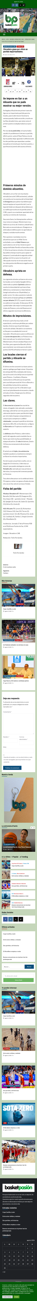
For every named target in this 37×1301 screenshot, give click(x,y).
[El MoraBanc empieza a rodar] (6, 894)
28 (23, 1264)
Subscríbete (18, 980)
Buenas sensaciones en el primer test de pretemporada (21, 906)
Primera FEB (20, 46)
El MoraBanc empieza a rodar (20, 896)
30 (32, 1264)
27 (18, 1264)
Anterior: (9, 566)
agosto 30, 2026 (8, 647)
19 (14, 1260)
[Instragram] (16, 5)
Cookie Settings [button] (7, 1297)
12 (14, 1256)
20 (18, 1260)
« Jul (4, 1272)
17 (5, 1260)
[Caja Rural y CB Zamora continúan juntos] (18, 667)
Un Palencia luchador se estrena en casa (15, 645)
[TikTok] (23, 5)
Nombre (6, 737)
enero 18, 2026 (8, 54)
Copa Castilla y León (9, 609)
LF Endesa (14, 873)
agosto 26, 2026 (8, 683)
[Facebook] (13, 5)
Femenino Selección (16, 883)
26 (14, 1264)
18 (9, 1260)
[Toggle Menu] (4, 34)
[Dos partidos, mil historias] (6, 884)
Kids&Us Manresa (18, 903)
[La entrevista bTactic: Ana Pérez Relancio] (18, 840)
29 (27, 1264)
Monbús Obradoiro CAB (9, 46)
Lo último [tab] (6, 857)
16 (32, 1256)
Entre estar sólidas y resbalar (20, 876)
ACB (13, 893)
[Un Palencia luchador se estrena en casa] (18, 631)
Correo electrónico (23, 738)
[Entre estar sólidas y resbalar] (6, 874)
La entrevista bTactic (9, 844)
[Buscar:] (14, 967)
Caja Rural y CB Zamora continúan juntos (16, 681)
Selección (23, 883)
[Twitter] (20, 5)
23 (32, 1260)
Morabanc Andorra (18, 893)
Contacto (18, 1282)
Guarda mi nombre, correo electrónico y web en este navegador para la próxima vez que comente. (18, 759)
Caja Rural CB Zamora (9, 604)
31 (5, 1268)
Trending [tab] (24, 857)
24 (5, 1264)
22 (27, 1260)
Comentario (7, 712)
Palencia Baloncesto (9, 640)
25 (9, 1264)
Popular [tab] (15, 857)
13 (18, 1256)
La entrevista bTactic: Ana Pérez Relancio (17, 847)
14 (23, 1256)
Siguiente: (6, 572)
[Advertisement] (19, 166)
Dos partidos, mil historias (19, 886)
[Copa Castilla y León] (18, 595)
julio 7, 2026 (7, 849)
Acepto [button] (16, 1297)
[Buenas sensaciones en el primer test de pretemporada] (6, 905)
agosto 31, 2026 (8, 611)
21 (23, 1260)
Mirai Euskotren (21, 873)
